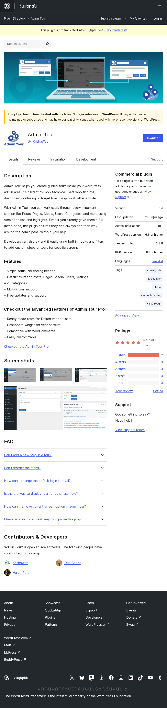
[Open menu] (160, 6)
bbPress (12, 652)
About (8, 603)
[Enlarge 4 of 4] (102, 391)
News (8, 610)
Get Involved (136, 603)
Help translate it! (115, 30)
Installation (58, 159)
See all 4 (157, 261)
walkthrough (153, 303)
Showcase (52, 603)
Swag (132, 624)
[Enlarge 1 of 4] (31, 373)
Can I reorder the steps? (22, 468)
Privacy (9, 624)
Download (153, 138)
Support (157, 159)
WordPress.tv (98, 624)
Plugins (50, 617)
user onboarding (151, 295)
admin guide (153, 270)
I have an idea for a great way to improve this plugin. (43, 519)
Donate (134, 617)
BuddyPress (15, 659)
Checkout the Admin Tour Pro (26, 346)
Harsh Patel (21, 573)
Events (131, 610)
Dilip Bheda (72, 563)
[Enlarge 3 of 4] (102, 373)
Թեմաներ (53, 610)
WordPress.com (18, 638)
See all (158, 391)
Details (13, 159)
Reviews (34, 159)
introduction (154, 278)
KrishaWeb (40, 141)
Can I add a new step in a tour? (28, 455)
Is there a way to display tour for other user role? (41, 494)
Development (86, 159)
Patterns (51, 624)
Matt (9, 645)
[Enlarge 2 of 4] (66, 373)
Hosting (10, 617)
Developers (94, 617)
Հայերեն (21, 678)
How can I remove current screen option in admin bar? (45, 506)
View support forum (130, 430)
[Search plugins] (47, 44)
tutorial (157, 287)
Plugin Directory (15, 18)
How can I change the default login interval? (37, 481)
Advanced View (127, 315)
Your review (124, 391)
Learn (90, 603)
